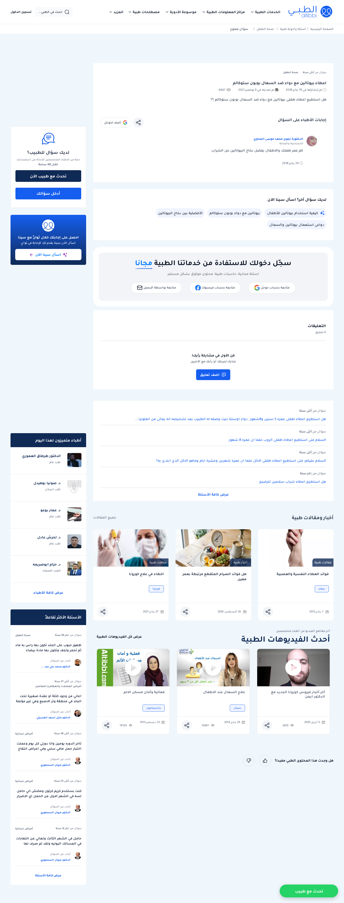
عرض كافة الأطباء (48, 592)
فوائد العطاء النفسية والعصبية (303, 574)
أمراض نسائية (24, 733)
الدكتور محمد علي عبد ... (55, 666)
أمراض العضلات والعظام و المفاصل (58, 686)
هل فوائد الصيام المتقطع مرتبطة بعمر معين (214, 576)
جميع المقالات (104, 517)
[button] (265, 12)
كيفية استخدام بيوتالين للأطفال (292, 213)
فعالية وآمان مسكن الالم (144, 692)
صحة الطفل (265, 29)
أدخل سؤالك (48, 193)
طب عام (55, 462)
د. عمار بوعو (50, 510)
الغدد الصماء (52, 570)
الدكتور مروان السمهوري (55, 765)
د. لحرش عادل (49, 537)
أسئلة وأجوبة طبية (293, 29)
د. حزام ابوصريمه (47, 564)
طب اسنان (53, 489)
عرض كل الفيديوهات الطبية (119, 636)
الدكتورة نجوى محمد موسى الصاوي (278, 138)
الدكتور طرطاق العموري (41, 456)
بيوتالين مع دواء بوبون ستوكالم (234, 213)
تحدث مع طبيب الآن (48, 176)
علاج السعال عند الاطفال (224, 692)
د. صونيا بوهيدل (47, 483)
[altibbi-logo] (310, 12)
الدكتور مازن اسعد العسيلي (53, 717)
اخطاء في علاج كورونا (146, 574)
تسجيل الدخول (21, 12)
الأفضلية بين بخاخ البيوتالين (180, 213)
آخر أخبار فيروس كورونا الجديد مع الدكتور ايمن (298, 694)
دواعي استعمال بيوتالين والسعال (296, 224)
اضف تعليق (210, 375)
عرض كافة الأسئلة (213, 494)
